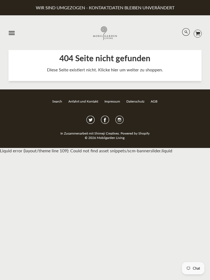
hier (114, 69)
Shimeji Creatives (106, 133)
